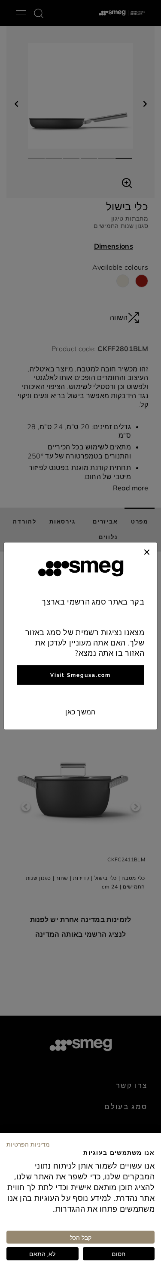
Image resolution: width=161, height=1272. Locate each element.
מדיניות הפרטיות (28, 1144)
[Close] (147, 551)
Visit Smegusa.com (80, 675)
